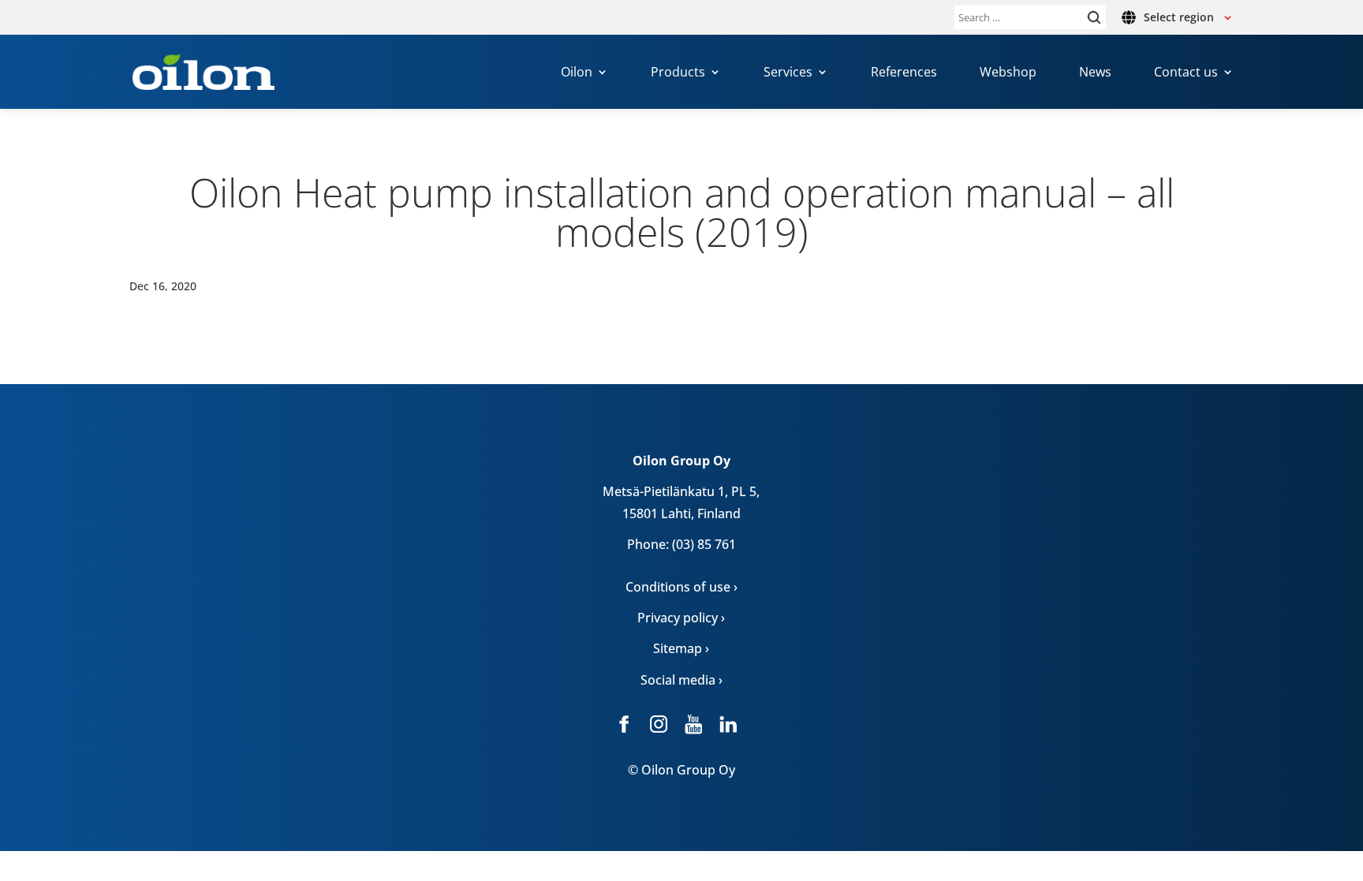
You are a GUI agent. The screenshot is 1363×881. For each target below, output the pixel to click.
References (904, 73)
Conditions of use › (681, 586)
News (1095, 73)
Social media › (681, 680)
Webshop (1008, 73)
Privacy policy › (681, 617)
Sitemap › (681, 648)
